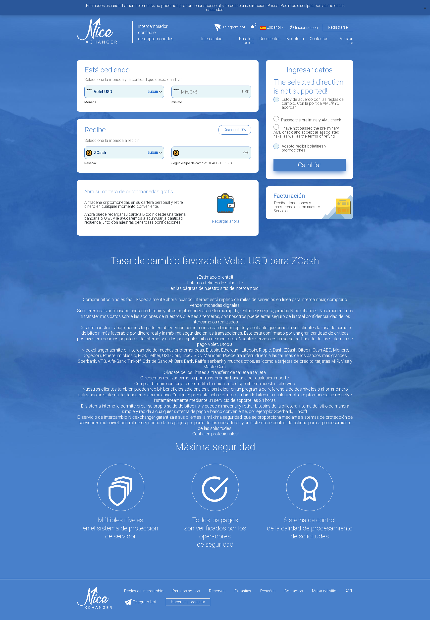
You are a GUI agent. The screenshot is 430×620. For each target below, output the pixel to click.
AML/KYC (331, 103)
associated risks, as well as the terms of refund (306, 134)
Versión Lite (346, 41)
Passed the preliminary (310, 120)
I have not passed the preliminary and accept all (306, 132)
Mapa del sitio (324, 591)
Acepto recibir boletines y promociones (304, 148)
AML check (331, 120)
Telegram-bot (144, 602)
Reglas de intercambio (143, 591)
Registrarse (338, 27)
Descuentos (270, 39)
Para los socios (246, 41)
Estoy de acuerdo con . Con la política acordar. (313, 103)
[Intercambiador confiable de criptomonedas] (97, 30)
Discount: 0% (235, 129)
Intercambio (211, 39)
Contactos (319, 39)
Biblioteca (295, 39)
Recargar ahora (225, 221)
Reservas (217, 591)
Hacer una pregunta (188, 602)
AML (349, 591)
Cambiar (310, 165)
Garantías (242, 591)
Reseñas (267, 591)
